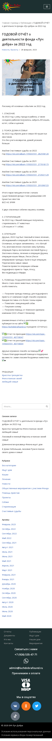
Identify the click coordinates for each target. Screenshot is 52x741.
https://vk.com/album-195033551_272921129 (27, 174)
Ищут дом (7, 470)
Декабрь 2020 (9, 584)
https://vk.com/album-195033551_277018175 (27, 164)
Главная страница (10, 23)
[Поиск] (47, 406)
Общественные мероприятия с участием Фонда (25, 488)
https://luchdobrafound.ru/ (14, 326)
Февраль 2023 (9, 524)
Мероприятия (35, 643)
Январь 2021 (8, 579)
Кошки (5, 474)
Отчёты (7, 631)
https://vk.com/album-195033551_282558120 (27, 153)
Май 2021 (6, 561)
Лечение (6, 479)
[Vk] (15, 706)
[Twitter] (36, 706)
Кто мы (7, 639)
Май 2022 (6, 538)
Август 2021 (7, 547)
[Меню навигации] (47, 6)
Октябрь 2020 (9, 593)
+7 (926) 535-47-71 (26, 654)
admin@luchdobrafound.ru (26, 668)
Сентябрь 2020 (9, 597)
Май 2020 (6, 616)
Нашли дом (34, 639)
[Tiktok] (15, 716)
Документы (9, 635)
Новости (5, 49)
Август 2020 (7, 602)
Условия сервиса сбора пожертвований (22, 735)
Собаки (5, 502)
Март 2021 (7, 570)
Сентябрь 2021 (9, 542)
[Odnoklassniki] (25, 706)
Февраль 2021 (9, 574)
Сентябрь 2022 (9, 533)
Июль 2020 (7, 606)
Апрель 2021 (8, 565)
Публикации (25, 23)
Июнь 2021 (7, 556)
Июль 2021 (7, 551)
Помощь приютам (10, 492)
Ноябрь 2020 (8, 588)
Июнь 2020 (7, 611)
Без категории (9, 465)
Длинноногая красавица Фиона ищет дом (22, 444)
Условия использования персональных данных (26, 731)
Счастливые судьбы (11, 511)
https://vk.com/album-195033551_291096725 (27, 185)
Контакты (8, 643)
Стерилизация (9, 506)
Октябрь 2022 (9, 529)
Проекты (14, 49)
